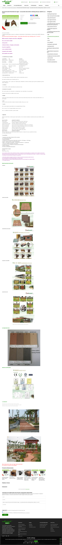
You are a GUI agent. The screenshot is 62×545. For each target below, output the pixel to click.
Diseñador (30, 524)
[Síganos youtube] (3, 536)
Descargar (52, 529)
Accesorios (5, 510)
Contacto (47, 5)
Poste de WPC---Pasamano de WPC (12, 478)
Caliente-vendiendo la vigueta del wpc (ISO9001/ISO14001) (20, 478)
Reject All (26, 541)
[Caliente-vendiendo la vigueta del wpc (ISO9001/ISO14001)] (20, 473)
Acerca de (26, 5)
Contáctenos (53, 531)
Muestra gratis (25, 2)
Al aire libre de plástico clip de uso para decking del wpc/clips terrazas (42, 479)
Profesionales (33, 5)
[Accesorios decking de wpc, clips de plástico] (5, 473)
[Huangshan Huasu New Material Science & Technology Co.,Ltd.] (7, 2)
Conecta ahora (24, 23)
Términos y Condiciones (26, 512)
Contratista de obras (32, 527)
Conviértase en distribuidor (45, 2)
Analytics (29, 542)
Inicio (3, 7)
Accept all (36, 541)
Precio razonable (42, 527)
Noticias (52, 528)
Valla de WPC (20, 536)
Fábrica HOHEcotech (54, 525)
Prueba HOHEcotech (43, 525)
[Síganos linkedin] (7, 536)
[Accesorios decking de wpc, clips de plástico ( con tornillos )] (35, 473)
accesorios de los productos (11, 7)
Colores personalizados (34, 2)
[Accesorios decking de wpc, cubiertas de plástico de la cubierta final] (27, 473)
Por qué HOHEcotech (18, 5)
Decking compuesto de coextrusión (22, 526)
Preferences (33, 542)
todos (6, 7)
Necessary (25, 542)
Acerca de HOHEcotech (54, 524)
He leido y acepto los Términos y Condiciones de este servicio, (16, 512)
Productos (9, 5)
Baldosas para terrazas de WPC (22, 534)
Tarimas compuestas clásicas (21, 530)
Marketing (37, 542)
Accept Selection (31, 541)
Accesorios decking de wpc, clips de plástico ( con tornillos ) (35, 479)
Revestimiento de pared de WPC (22, 532)
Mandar (5, 514)
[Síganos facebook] (5, 536)
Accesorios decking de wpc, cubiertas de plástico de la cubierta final (27, 479)
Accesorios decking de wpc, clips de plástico (5, 478)
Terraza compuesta (21, 524)
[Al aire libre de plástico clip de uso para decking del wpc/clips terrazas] (42, 473)
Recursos (40, 5)
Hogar (4, 5)
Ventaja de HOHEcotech (43, 524)
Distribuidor (31, 525)
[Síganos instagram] (8, 536)
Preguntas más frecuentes (55, 527)
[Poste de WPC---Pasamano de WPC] (12, 473)
